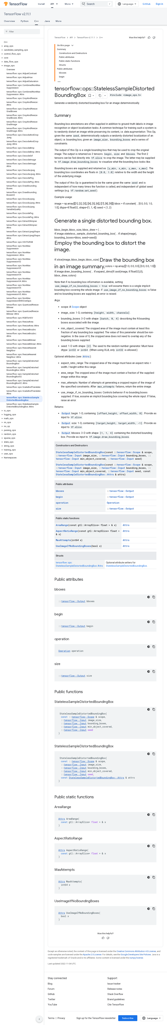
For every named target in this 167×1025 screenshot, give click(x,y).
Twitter (51, 999)
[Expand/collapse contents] (72, 45)
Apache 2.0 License (92, 954)
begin (59, 496)
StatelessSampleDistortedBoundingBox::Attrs (85, 474)
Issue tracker (114, 983)
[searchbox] (22, 31)
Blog (50, 983)
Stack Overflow (115, 994)
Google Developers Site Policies (136, 954)
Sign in (159, 4)
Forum (51, 989)
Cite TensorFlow (115, 1004)
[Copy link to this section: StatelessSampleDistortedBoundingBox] (116, 702)
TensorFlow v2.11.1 (17, 14)
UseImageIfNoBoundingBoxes (73, 546)
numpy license (136, 958)
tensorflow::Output (121, 490)
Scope (75, 306)
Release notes (114, 989)
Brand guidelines (116, 999)
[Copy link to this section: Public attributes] (86, 580)
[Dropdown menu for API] (58, 4)
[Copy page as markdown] (100, 95)
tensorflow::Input (70, 455)
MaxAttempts (63, 540)
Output (66, 413)
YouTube (52, 1004)
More (68, 3)
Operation (113, 502)
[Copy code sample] (153, 597)
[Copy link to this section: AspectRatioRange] (85, 839)
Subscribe (127, 1018)
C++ (36, 21)
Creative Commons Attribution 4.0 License (136, 951)
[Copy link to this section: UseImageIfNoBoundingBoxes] (102, 901)
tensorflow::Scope (128, 452)
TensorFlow (59, 37)
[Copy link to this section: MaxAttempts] (78, 870)
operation (62, 502)
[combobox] (96, 4)
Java (47, 21)
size (58, 508)
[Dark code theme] (148, 597)
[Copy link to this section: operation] (72, 639)
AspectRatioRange (67, 531)
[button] (21, 46)
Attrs (86, 356)
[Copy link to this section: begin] (66, 614)
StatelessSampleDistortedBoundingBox (80, 452)
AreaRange (62, 525)
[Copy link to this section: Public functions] (86, 692)
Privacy (61, 1018)
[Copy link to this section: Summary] (74, 116)
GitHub (147, 3)
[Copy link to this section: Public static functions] (97, 797)
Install (41, 3)
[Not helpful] (154, 37)
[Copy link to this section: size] (63, 664)
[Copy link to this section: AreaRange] (74, 807)
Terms (51, 1018)
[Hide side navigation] (39, 1019)
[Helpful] (149, 37)
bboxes (60, 490)
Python (24, 21)
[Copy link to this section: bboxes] (68, 590)
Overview (9, 21)
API (52, 3)
